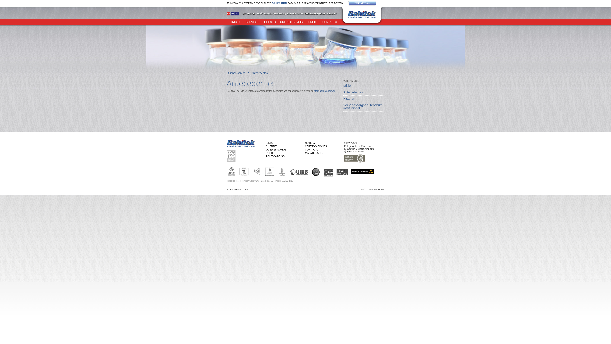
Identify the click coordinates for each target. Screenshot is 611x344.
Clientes (270, 22)
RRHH (312, 22)
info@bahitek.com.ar (324, 91)
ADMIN (230, 189)
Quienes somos (291, 22)
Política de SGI (275, 156)
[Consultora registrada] (231, 171)
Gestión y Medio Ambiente (360, 148)
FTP (246, 189)
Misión (347, 85)
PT (237, 13)
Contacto (329, 22)
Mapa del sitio (314, 153)
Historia (348, 98)
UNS (316, 172)
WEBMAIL (238, 189)
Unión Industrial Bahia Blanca (299, 171)
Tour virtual (279, 3)
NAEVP (381, 189)
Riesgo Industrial (355, 151)
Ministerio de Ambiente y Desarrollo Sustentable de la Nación (269, 171)
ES (228, 13)
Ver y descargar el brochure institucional (363, 106)
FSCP (342, 172)
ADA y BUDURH (328, 173)
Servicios (253, 22)
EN (232, 13)
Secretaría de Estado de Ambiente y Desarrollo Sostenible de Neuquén (282, 171)
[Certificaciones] (354, 158)
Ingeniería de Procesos (359, 146)
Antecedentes (353, 92)
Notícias (310, 143)
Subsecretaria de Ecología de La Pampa (257, 171)
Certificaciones (316, 146)
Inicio (235, 22)
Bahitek (362, 14)
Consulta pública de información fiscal (231, 156)
